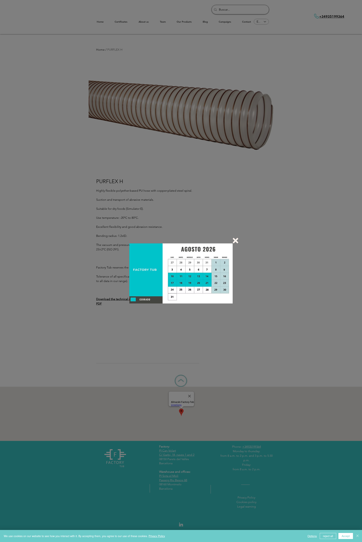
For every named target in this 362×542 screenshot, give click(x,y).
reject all (328, 536)
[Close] (357, 536)
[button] (235, 240)
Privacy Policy (157, 536)
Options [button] (312, 536)
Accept (346, 536)
